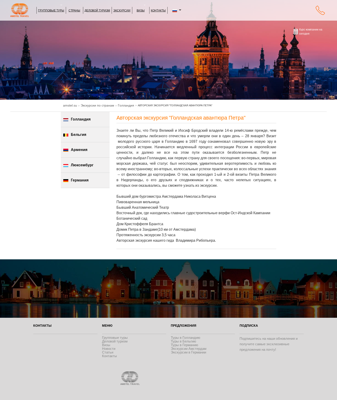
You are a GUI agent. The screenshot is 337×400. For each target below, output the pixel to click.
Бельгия (78, 135)
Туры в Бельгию (183, 341)
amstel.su (70, 105)
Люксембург (82, 165)
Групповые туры (51, 10)
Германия (79, 180)
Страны (74, 10)
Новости (108, 349)
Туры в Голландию (185, 338)
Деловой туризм (97, 10)
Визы (141, 10)
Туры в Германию (184, 345)
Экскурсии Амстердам (188, 349)
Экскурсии (121, 10)
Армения (79, 150)
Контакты (158, 10)
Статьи (107, 352)
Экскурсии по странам (97, 105)
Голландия (126, 105)
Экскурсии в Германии (188, 352)
